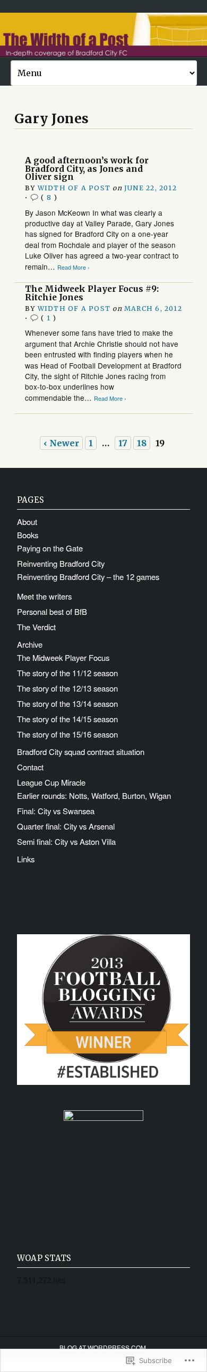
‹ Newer (61, 443)
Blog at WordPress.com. (103, 1347)
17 (122, 443)
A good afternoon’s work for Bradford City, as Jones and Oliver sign (87, 168)
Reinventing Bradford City (61, 563)
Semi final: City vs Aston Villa (66, 841)
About (27, 521)
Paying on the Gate (50, 548)
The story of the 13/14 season (67, 703)
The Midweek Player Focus (63, 657)
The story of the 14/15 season (67, 718)
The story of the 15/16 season (67, 734)
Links (25, 858)
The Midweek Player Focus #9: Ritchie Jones (92, 293)
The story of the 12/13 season (67, 688)
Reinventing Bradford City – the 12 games (88, 576)
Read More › (73, 267)
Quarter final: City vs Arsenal (66, 826)
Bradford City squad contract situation (80, 751)
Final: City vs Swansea (55, 810)
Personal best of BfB (52, 611)
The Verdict (36, 626)
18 (141, 443)
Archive (29, 644)
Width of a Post (74, 188)
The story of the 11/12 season (67, 672)
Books (27, 534)
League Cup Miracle (51, 782)
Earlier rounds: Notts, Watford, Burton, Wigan (94, 795)
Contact (30, 766)
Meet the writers (44, 596)
